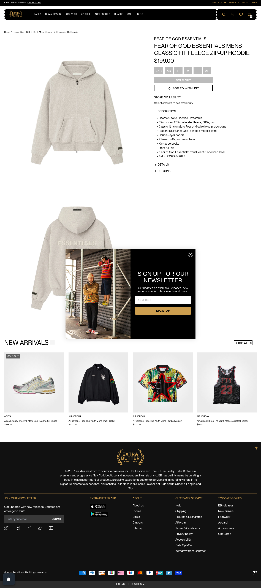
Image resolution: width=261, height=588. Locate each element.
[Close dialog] (190, 254)
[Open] (9, 579)
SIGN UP (163, 310)
